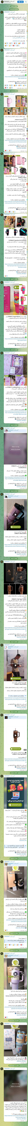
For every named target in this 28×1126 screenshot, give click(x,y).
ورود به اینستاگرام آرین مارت (18, 37)
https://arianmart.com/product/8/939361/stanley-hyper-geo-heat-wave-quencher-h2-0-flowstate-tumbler (15, 265)
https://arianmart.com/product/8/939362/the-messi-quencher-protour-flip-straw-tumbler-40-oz (15, 203)
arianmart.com (16, 40)
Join (21, 1)
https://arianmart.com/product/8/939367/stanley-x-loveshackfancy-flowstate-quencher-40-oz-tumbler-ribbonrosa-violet (15, 412)
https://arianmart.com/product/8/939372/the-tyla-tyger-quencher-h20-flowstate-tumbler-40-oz (15, 629)
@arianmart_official (21, 148)
